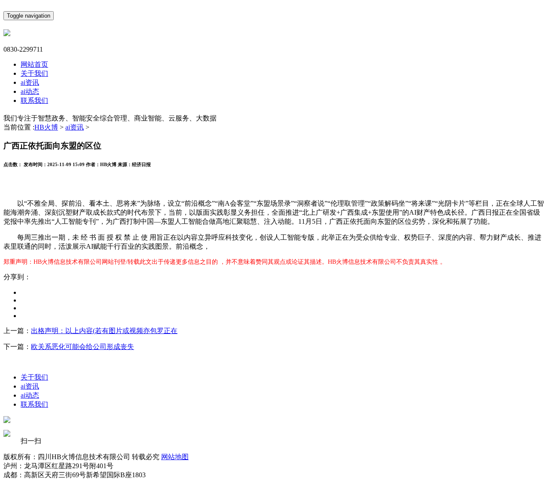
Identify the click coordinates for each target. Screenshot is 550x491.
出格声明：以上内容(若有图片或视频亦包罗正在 (104, 330)
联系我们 (34, 100)
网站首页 (34, 64)
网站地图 (175, 456)
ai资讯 (30, 82)
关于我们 (34, 73)
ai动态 (30, 91)
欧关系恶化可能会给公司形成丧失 (82, 346)
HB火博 (46, 127)
